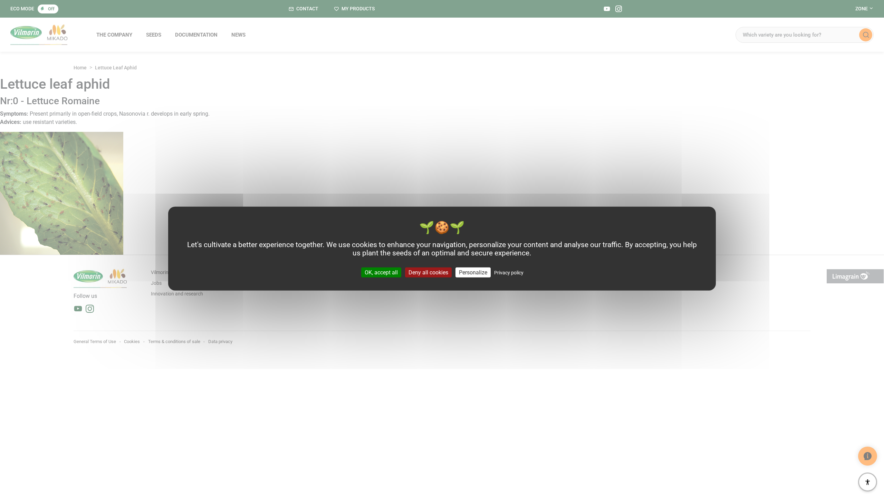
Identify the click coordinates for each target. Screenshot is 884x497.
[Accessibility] (867, 481)
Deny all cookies (428, 272)
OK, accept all (381, 272)
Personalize (473, 272)
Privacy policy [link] (508, 272)
